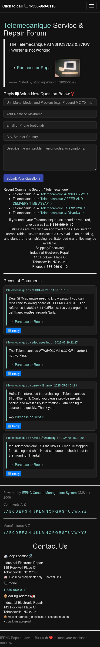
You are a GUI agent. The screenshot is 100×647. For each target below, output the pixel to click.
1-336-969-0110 (42, 6)
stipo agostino (41, 342)
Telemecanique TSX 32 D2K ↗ (63, 208)
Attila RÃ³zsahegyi (44, 438)
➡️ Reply (14, 330)
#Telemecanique (16, 290)
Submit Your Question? (23, 178)
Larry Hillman (41, 385)
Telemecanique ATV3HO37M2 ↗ (64, 194)
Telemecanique (27, 25)
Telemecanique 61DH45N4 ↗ (62, 212)
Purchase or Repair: (36, 67)
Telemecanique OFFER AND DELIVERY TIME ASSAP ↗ (48, 201)
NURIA (36, 290)
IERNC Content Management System (49, 492)
